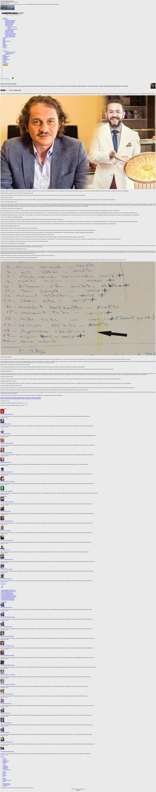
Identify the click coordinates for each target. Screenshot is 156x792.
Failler (4, 46)
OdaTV (9, 28)
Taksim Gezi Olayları (9, 32)
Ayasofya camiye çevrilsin (10, 33)
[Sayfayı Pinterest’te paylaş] (18, 90)
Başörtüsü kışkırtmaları (9, 21)
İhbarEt (4, 43)
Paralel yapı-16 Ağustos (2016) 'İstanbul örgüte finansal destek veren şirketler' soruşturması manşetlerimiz (20, 397)
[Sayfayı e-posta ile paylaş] (6, 90)
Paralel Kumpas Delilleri (12, 29)
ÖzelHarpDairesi (6, 56)
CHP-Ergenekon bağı (9, 30)
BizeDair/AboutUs (6, 41)
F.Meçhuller (5, 45)
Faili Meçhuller (6, 761)
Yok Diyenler (8, 54)
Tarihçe (4, 44)
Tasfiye (4, 60)
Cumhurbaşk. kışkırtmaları (10, 20)
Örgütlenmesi (5, 767)
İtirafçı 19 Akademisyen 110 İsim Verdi (9, 596)
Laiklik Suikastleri (6, 769)
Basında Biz (2, 1)
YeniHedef (5, 58)
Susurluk (4, 61)
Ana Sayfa (5, 758)
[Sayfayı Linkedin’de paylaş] (15, 90)
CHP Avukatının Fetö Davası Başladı (8, 595)
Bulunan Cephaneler (9, 24)
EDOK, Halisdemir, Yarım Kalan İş (8, 590)
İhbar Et (4, 778)
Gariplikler (5, 47)
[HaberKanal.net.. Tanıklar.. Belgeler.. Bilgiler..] (12, 15)
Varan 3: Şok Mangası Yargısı (7, 594)
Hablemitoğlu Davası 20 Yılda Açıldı (8, 591)
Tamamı (2, 417)
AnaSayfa (5, 18)
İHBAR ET (11, 1)
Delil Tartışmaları (6, 783)
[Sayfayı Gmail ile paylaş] (8, 90)
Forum (4, 40)
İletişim (7, 1)
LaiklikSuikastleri (6, 59)
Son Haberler (3, 583)
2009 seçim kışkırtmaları (10, 22)
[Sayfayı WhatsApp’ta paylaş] (9, 90)
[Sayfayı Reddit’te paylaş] (16, 90)
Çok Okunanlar (3, 601)
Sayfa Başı (2, 756)
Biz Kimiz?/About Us (7, 780)
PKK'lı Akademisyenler (10, 35)
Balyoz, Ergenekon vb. (12, 26)
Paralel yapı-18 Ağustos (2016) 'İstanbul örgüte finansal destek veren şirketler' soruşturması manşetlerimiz (20, 398)
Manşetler (5, 37)
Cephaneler (5, 785)
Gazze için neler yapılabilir (10, 34)
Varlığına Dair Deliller (9, 53)
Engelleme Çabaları (9, 23)
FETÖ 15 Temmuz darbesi (10, 36)
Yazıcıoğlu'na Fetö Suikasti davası (8, 598)
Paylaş (2, 90)
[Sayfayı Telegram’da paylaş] (20, 90)
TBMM (4, 55)
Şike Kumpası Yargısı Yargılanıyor (8, 599)
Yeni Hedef (5, 768)
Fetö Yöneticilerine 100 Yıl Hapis (7, 597)
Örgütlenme (5, 57)
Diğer (4, 42)
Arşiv (4, 38)
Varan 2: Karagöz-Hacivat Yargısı (7, 593)
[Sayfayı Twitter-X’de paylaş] (13, 90)
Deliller (4, 763)
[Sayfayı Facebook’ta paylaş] (11, 90)
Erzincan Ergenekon (9, 31)
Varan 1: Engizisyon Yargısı (6, 592)
